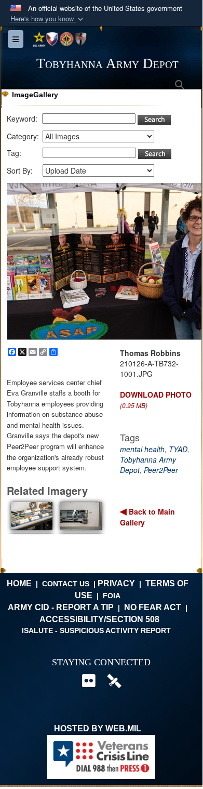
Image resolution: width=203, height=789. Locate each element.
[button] (47, 19)
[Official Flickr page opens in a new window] (88, 683)
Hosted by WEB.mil (97, 728)
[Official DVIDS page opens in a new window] (114, 680)
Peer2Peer (161, 470)
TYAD (178, 449)
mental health (142, 449)
